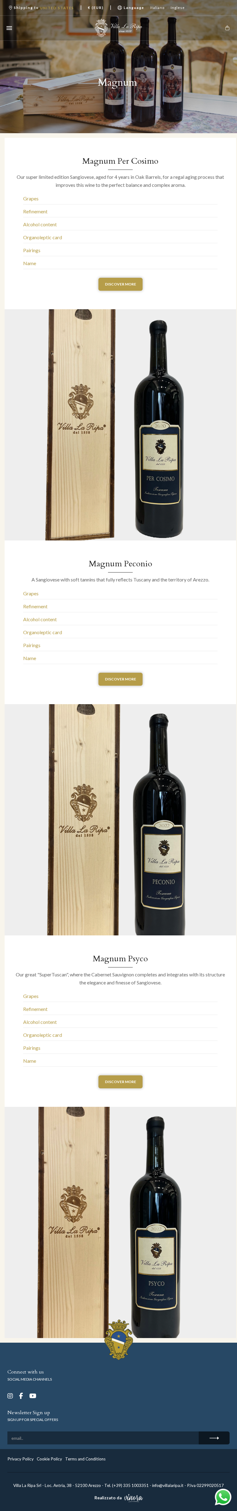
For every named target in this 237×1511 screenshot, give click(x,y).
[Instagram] (10, 1396)
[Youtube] (32, 1396)
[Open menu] (9, 28)
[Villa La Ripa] (118, 28)
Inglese (178, 8)
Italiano (157, 8)
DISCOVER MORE (120, 284)
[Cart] (227, 28)
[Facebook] (21, 1396)
